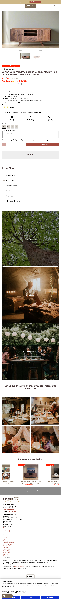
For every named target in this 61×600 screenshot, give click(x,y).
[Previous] (20, 50)
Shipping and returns (12, 201)
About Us (5, 539)
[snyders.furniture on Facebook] (4, 531)
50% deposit (9, 133)
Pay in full (8, 135)
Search (5, 537)
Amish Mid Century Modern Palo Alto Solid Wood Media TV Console (30, 482)
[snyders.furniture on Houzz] (6, 531)
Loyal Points (6, 547)
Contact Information (8, 556)
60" (4, 126)
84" (12, 126)
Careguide (9, 196)
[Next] (40, 50)
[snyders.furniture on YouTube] (9, 531)
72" (8, 126)
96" (16, 126)
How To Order (10, 175)
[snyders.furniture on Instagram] (7, 531)
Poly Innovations (11, 186)
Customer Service (7, 544)
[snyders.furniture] (30, 6)
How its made (10, 191)
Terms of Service (7, 554)
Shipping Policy (7, 552)
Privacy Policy (6, 549)
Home (3, 9)
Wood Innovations (12, 180)
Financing (5, 541)
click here (26, 103)
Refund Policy (6, 551)
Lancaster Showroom (8, 542)
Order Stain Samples (8, 546)
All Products (8, 9)
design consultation (19, 566)
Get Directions (35, 2)
